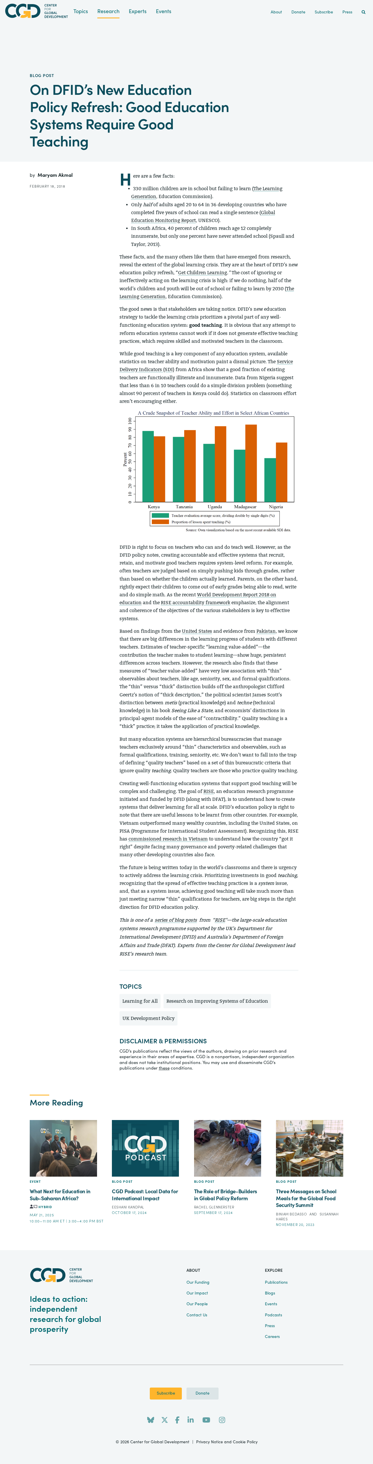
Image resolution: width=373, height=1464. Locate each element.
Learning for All (140, 1001)
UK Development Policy (148, 1018)
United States (197, 631)
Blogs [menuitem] (270, 1293)
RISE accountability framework (195, 602)
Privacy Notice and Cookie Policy (227, 1442)
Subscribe (166, 1393)
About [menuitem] (276, 12)
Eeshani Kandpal (128, 1207)
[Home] (37, 11)
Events (163, 11)
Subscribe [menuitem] (324, 12)
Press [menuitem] (347, 12)
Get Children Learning (202, 272)
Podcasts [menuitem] (273, 1315)
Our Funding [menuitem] (198, 1282)
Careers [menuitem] (272, 1336)
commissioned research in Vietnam (168, 839)
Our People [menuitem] (197, 1304)
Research (108, 11)
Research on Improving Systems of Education (217, 1001)
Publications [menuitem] (276, 1282)
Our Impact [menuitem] (197, 1293)
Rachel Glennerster (214, 1207)
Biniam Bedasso (292, 1214)
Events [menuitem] (271, 1304)
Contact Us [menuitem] (196, 1315)
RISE (208, 791)
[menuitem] (363, 12)
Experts (138, 11)
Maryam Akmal (55, 175)
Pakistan (266, 631)
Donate (203, 1393)
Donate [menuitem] (298, 12)
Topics (80, 11)
